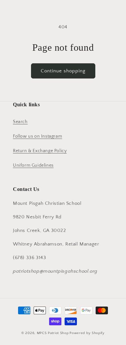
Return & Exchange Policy (40, 150)
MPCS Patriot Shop (53, 333)
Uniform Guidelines (33, 165)
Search (20, 121)
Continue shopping (63, 71)
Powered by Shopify (87, 333)
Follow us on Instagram (37, 136)
